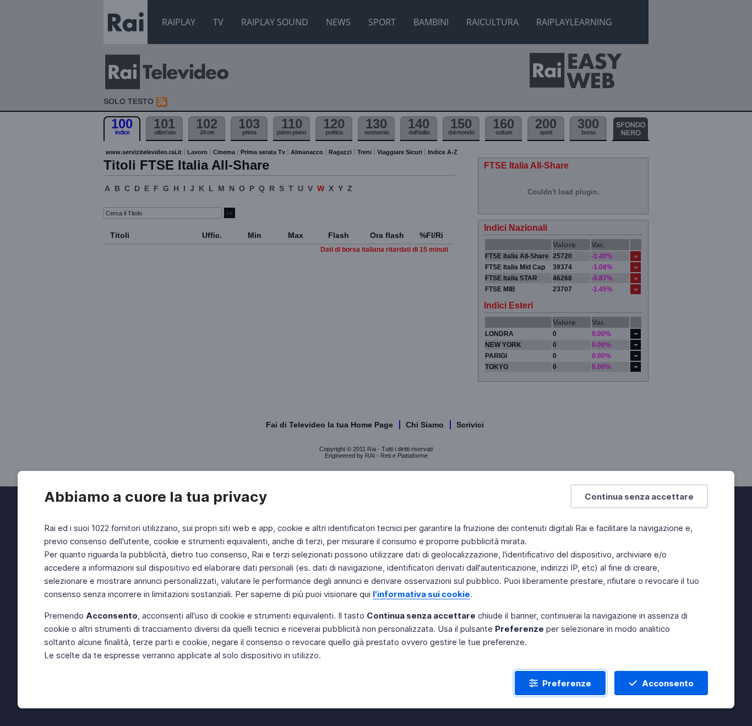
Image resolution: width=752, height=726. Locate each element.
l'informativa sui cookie (421, 594)
